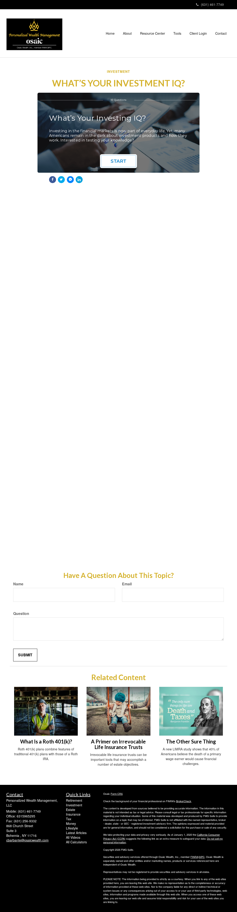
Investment (74, 805)
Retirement (74, 800)
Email (127, 584)
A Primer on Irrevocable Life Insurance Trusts (118, 744)
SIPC (202, 857)
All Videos (73, 837)
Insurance (73, 814)
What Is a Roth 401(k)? (46, 741)
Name (18, 584)
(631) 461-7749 (212, 4)
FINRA (194, 857)
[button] (127, 33)
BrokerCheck (183, 801)
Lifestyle (72, 828)
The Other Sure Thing (191, 741)
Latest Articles (76, 832)
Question (21, 613)
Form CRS (117, 793)
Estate (70, 809)
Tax (68, 819)
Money (71, 823)
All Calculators (76, 842)
